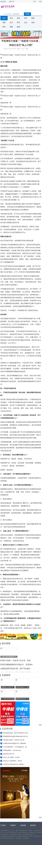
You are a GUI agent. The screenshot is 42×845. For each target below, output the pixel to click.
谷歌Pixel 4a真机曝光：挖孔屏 (12, 761)
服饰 (32, 18)
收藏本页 (11, 1)
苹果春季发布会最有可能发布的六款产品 (15, 736)
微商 (18, 27)
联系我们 (13, 825)
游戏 (32, 22)
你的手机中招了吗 (8, 754)
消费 (11, 27)
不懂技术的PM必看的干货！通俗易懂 (14, 743)
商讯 (4, 27)
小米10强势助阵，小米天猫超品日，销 (15, 747)
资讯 (11, 18)
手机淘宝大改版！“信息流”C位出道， (14, 740)
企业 (25, 22)
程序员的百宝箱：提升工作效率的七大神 (15, 733)
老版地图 (23, 825)
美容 (25, 18)
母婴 (4, 22)
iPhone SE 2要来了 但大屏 (11, 757)
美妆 (18, 18)
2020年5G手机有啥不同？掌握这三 (14, 764)
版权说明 (33, 825)
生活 (11, 22)
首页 (4, 18)
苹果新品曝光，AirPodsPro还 (12, 750)
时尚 (18, 22)
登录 (34, 1)
